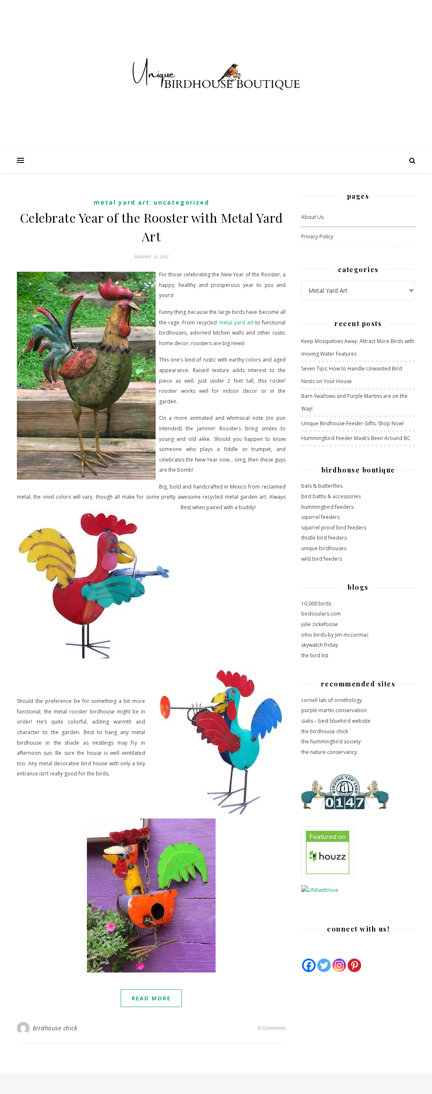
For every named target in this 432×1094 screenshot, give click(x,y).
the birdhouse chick (324, 731)
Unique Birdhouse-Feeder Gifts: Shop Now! (352, 423)
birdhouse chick (55, 1028)
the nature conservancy (329, 752)
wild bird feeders (321, 558)
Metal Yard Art (122, 202)
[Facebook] (309, 965)
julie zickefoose (319, 624)
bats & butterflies (322, 485)
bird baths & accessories (331, 496)
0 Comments (272, 1028)
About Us (312, 217)
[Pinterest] (354, 965)
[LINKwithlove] (358, 890)
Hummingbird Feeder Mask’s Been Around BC (355, 438)
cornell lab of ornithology (331, 700)
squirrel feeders (320, 517)
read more (151, 998)
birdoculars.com (321, 613)
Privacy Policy (317, 236)
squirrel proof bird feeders (333, 527)
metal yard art (236, 322)
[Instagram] (339, 965)
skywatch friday (319, 644)
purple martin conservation (334, 710)
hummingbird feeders (327, 507)
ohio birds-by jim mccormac (335, 634)
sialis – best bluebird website (335, 720)
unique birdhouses (323, 548)
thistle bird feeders (324, 537)
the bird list (314, 655)
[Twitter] (324, 965)
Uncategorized (181, 202)
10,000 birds (316, 603)
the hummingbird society (331, 741)
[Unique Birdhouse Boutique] (216, 74)
